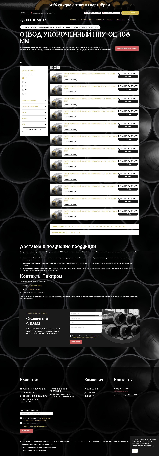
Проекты (100, 20)
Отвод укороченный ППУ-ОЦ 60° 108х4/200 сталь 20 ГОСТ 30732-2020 (91, 175)
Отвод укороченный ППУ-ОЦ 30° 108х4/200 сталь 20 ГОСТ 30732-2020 (91, 100)
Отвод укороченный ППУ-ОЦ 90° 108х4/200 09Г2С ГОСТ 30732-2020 (90, 187)
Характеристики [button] (70, 79)
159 (97, 226)
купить (128, 76)
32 (25, 82)
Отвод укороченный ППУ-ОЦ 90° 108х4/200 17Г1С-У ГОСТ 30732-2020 (90, 200)
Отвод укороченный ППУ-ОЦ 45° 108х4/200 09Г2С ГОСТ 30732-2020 (90, 112)
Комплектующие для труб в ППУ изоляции (62, 395)
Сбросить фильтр (34, 129)
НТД (23, 124)
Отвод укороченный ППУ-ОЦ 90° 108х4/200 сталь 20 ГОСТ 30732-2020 (91, 212)
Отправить (75, 342)
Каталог (73, 20)
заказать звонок (130, 13)
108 (26, 78)
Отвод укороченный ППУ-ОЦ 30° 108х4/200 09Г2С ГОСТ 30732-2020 (90, 75)
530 (120, 226)
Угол (24, 112)
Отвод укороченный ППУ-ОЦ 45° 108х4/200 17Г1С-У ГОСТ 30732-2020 (90, 125)
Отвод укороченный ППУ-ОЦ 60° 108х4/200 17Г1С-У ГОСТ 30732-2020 (90, 162)
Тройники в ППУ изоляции (59, 390)
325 (108, 226)
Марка (25, 118)
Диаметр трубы (28, 70)
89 (81, 226)
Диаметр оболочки (30, 106)
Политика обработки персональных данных (38, 444)
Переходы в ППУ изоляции (29, 400)
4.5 (72, 232)
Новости (89, 396)
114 (89, 226)
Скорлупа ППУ (28, 392)
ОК (135, 451)
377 (112, 226)
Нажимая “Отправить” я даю (86, 337)
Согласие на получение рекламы (33, 450)
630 (124, 226)
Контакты (120, 20)
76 (78, 226)
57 (25, 93)
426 (116, 226)
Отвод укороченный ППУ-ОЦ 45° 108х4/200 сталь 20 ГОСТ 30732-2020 (91, 137)
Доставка (90, 392)
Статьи (110, 20)
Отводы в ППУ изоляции (70, 27)
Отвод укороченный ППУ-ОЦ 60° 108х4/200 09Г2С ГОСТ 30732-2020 (90, 150)
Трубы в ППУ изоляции (33, 389)
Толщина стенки (29, 100)
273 (104, 226)
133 (93, 226)
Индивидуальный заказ (127, 48)
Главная (26, 27)
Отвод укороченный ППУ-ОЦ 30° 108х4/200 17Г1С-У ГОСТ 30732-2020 (90, 87)
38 (25, 86)
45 (26, 90)
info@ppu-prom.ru (93, 13)
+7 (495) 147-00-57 (111, 13)
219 (100, 226)
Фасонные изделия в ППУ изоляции (49, 27)
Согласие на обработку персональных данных (38, 447)
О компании (86, 20)
